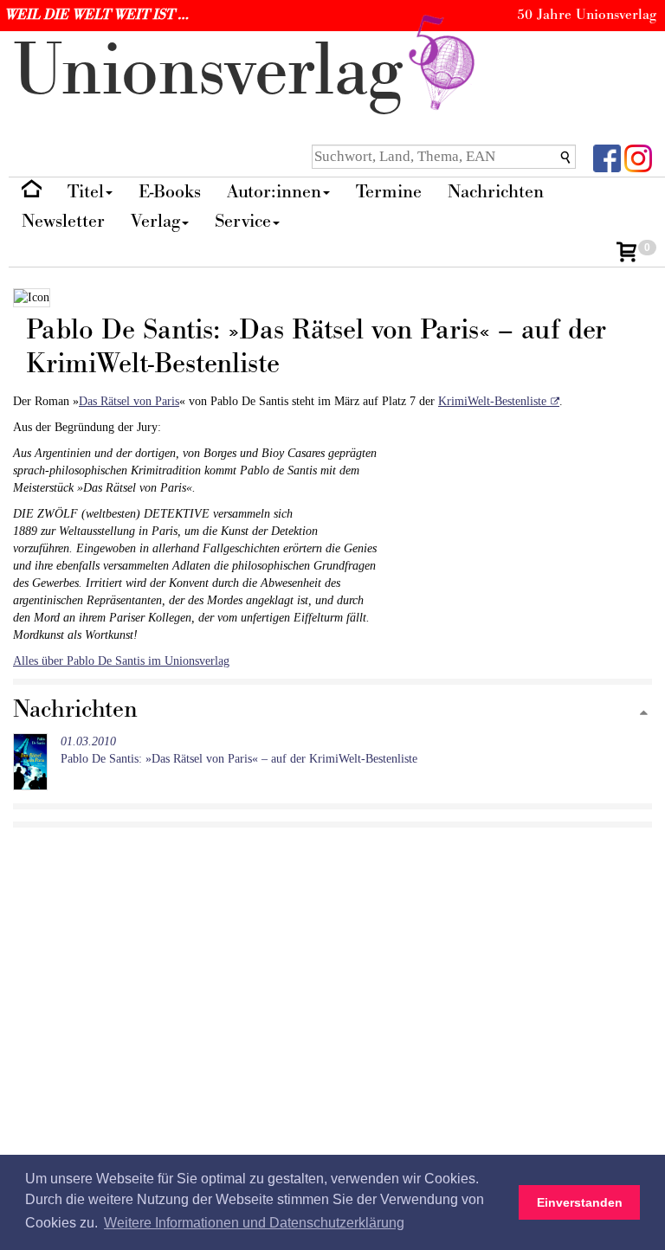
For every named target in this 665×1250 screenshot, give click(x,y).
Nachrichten (496, 191)
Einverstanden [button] (580, 1202)
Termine (389, 191)
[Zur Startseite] (32, 192)
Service (243, 221)
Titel (86, 191)
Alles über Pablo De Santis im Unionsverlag (121, 660)
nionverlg (218, 71)
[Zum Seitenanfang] (644, 713)
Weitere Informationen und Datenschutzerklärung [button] (254, 1222)
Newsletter (63, 221)
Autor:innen (274, 191)
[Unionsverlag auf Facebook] (607, 157)
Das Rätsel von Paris (129, 401)
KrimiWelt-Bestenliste (492, 401)
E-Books (170, 191)
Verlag (155, 221)
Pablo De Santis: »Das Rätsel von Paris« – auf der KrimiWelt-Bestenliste (239, 750)
